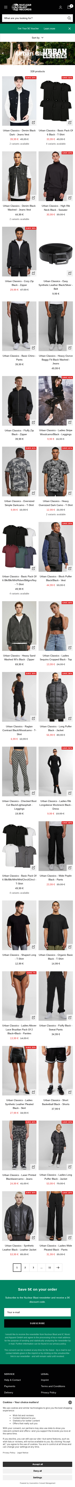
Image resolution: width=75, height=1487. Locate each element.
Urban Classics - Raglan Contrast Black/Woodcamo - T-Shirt (19, 730)
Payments (9, 1386)
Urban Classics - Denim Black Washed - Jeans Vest (19, 207)
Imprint (45, 1380)
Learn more (49, 28)
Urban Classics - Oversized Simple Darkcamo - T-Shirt (19, 503)
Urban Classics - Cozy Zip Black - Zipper (19, 283)
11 (49, 1267)
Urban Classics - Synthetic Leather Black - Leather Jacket (19, 1247)
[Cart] (69, 7)
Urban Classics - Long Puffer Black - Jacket (56, 728)
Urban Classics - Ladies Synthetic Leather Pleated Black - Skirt (19, 1104)
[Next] (58, 1267)
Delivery (8, 1392)
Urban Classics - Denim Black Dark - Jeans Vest (19, 132)
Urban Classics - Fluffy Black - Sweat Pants (55, 1027)
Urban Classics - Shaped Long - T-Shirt (19, 956)
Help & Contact (12, 1380)
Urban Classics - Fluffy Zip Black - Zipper (19, 432)
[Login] (60, 7)
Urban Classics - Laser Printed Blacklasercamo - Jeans (19, 1177)
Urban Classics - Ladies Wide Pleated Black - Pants (56, 1247)
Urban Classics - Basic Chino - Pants (19, 357)
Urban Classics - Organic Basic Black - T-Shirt (56, 956)
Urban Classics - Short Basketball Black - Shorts (55, 1102)
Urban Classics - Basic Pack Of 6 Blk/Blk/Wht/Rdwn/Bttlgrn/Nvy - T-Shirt (19, 580)
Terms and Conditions (53, 1386)
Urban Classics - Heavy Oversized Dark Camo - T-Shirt (56, 503)
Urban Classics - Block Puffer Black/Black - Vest (56, 578)
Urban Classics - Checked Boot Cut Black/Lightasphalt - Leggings (19, 805)
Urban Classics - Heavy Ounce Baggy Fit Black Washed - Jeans (56, 359)
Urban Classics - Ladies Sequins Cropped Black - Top (56, 657)
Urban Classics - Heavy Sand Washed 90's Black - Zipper (19, 657)
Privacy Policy (48, 1392)
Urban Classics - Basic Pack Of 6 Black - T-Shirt (56, 132)
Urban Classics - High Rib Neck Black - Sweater (56, 207)
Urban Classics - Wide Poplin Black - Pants (56, 877)
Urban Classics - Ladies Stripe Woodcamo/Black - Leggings (55, 432)
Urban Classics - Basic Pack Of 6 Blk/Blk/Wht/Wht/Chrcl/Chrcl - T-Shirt (19, 879)
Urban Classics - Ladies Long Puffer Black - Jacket (56, 1176)
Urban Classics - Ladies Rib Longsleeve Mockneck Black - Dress (55, 805)
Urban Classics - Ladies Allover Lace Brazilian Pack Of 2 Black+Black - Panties (19, 1029)
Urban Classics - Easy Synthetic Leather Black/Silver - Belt (56, 285)
